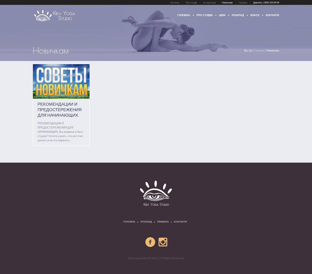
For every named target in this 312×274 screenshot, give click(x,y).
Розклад (146, 222)
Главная (259, 50)
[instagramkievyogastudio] (163, 242)
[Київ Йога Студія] (156, 194)
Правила (163, 222)
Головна (129, 222)
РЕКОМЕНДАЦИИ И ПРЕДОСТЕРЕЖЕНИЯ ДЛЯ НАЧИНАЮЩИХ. (60, 110)
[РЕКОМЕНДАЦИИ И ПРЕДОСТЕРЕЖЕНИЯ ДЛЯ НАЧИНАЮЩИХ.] (61, 81)
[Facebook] (150, 242)
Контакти (180, 222)
